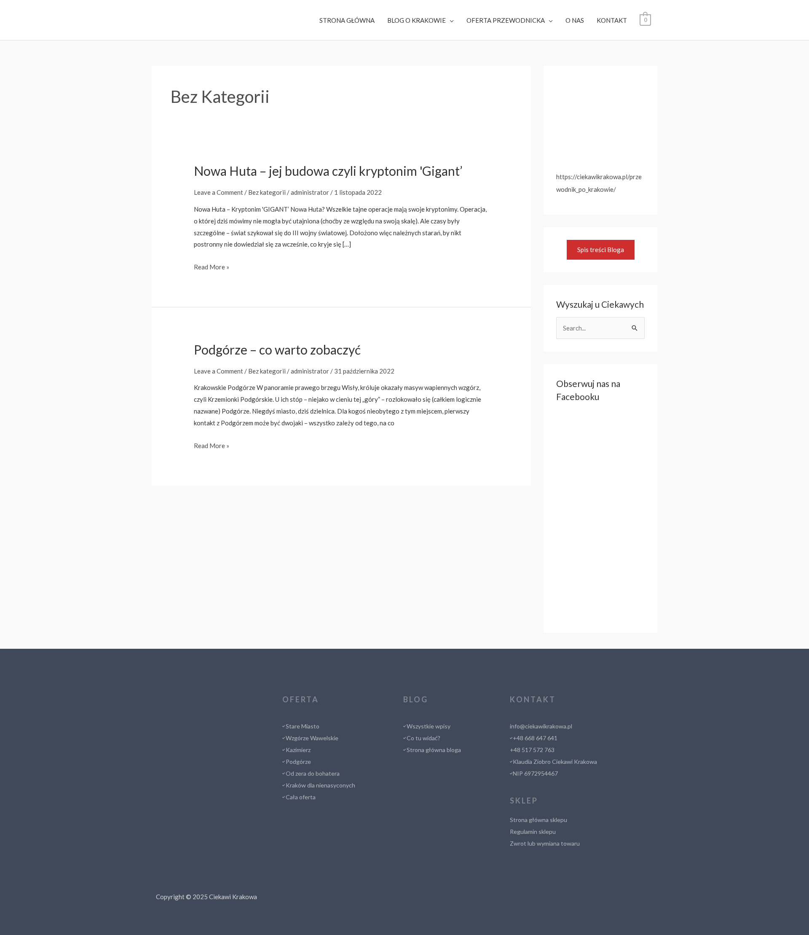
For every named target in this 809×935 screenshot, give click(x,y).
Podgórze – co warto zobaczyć (277, 349)
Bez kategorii (267, 192)
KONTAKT (612, 20)
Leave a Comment (218, 192)
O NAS (574, 20)
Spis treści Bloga (600, 249)
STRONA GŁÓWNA (347, 20)
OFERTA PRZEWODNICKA (505, 20)
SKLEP (524, 800)
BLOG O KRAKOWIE (416, 20)
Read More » (211, 267)
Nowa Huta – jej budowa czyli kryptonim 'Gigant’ (328, 170)
